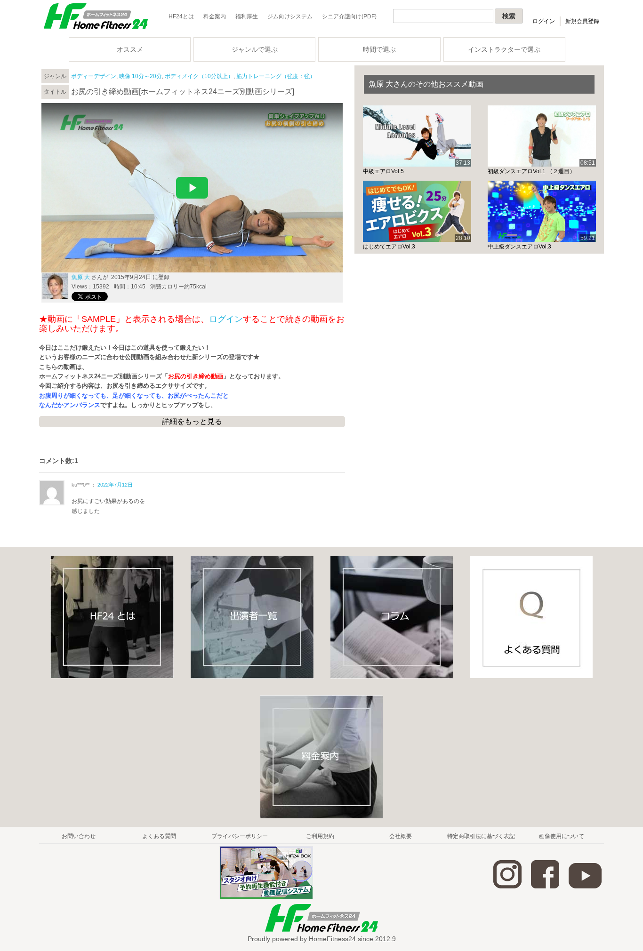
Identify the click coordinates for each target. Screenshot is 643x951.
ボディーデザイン (93, 76)
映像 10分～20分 (140, 76)
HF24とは (181, 16)
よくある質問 (159, 836)
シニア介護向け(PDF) (349, 16)
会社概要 (400, 836)
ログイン (543, 21)
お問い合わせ (79, 836)
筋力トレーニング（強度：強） (275, 76)
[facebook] (545, 886)
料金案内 (214, 16)
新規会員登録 (582, 21)
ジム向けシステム (290, 16)
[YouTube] (585, 886)
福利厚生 (246, 16)
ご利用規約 (320, 836)
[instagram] (507, 886)
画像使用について (561, 836)
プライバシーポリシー (239, 836)
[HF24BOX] (266, 897)
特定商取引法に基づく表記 (481, 836)
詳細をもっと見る (192, 421)
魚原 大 (81, 277)
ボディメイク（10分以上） (199, 76)
